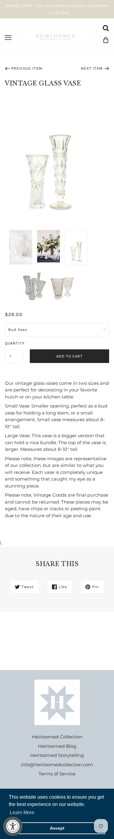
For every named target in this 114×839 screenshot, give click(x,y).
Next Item (92, 68)
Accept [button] (57, 828)
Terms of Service (57, 774)
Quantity (14, 343)
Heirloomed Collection (57, 737)
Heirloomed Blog (57, 746)
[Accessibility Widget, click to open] (12, 826)
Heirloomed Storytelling (57, 755)
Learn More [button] (22, 812)
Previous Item (26, 68)
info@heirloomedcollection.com (57, 764)
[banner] (56, 37)
